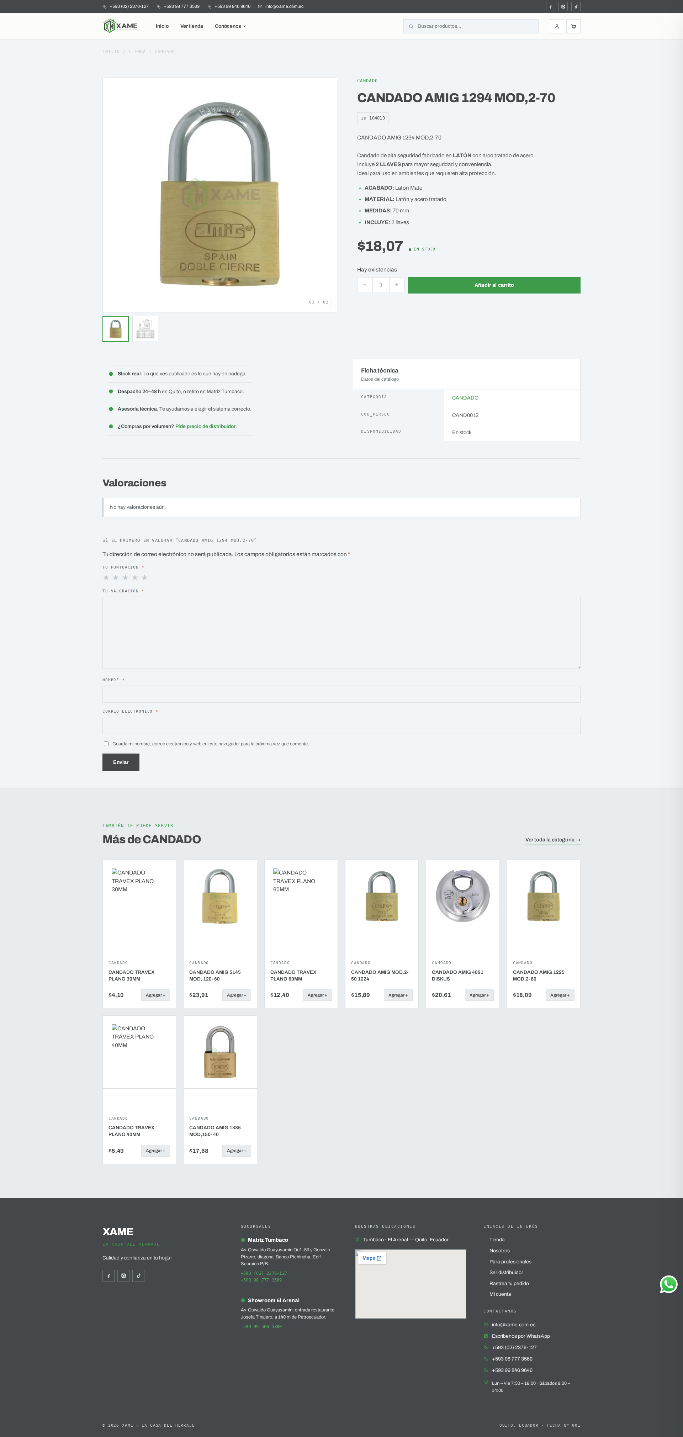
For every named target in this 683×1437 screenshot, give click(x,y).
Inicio (162, 26)
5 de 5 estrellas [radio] (145, 578)
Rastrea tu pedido (509, 1283)
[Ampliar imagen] (325, 89)
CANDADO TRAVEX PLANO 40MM (131, 1131)
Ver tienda (191, 26)
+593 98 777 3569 (261, 1280)
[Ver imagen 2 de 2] (145, 329)
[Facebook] (550, 6)
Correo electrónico (130, 711)
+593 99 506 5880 (261, 1326)
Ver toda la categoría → (553, 839)
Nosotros (499, 1250)
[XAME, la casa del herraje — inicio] (120, 26)
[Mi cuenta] (557, 26)
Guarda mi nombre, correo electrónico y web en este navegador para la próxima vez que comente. (210, 743)
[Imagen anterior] (110, 195)
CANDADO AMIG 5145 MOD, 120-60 (215, 976)
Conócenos (228, 26)
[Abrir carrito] (573, 26)
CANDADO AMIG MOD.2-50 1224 (380, 976)
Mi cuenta (500, 1294)
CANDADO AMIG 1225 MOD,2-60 (539, 976)
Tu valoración (123, 591)
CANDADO (165, 51)
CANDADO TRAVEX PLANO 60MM (293, 976)
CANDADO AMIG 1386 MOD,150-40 (215, 1131)
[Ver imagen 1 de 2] (115, 329)
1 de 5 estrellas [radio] (106, 578)
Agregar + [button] (155, 995)
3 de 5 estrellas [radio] (126, 578)
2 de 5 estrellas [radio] (116, 578)
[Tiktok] (576, 6)
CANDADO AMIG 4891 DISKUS (457, 976)
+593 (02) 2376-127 (264, 1273)
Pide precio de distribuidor (205, 426)
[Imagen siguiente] (330, 195)
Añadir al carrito (494, 285)
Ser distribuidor (506, 1272)
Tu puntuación (123, 567)
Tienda (137, 51)
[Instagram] (563, 6)
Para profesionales (510, 1261)
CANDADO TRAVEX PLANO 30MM (131, 976)
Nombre (113, 680)
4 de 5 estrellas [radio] (135, 578)
